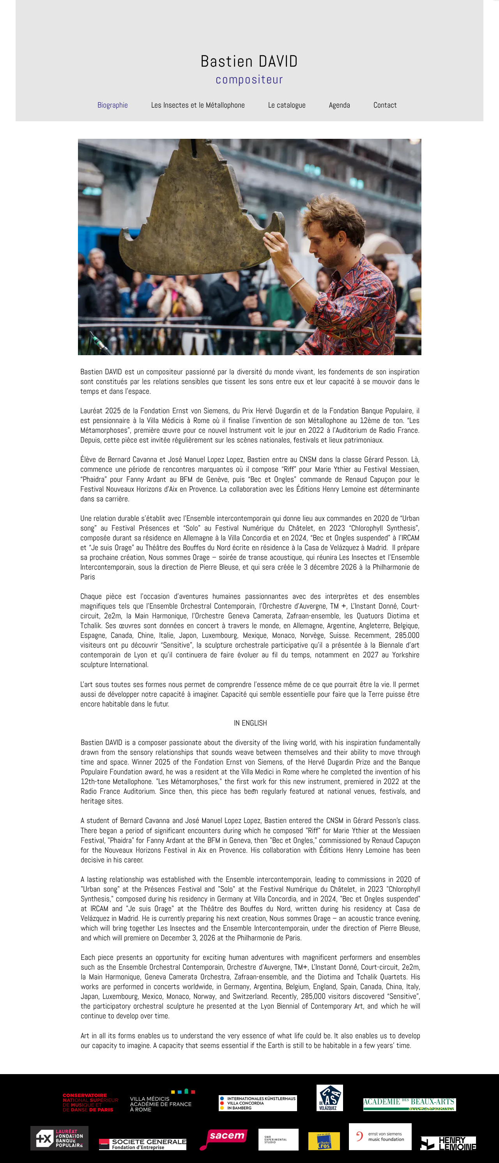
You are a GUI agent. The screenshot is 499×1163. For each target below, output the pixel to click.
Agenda (339, 105)
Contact (385, 105)
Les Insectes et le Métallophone (198, 105)
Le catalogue (287, 105)
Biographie (112, 105)
